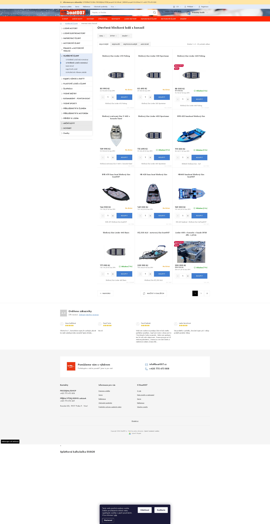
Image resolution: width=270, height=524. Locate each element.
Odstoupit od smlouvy (10, 441)
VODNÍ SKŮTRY (69, 93)
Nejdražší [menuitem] (116, 44)
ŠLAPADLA (67, 88)
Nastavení (108, 520)
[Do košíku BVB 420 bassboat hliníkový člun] (199, 157)
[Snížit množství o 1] (103, 97)
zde (115, 515)
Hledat (154, 12)
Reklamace (86, 7)
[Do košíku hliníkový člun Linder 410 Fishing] (124, 97)
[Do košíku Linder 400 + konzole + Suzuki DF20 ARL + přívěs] (199, 276)
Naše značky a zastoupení (145, 395)
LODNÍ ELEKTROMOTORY (74, 33)
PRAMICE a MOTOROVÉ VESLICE (73, 49)
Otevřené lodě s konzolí (77, 63)
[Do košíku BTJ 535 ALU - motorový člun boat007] (162, 274)
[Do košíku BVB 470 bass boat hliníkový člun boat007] (124, 215)
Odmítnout (144, 510)
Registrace (204, 7)
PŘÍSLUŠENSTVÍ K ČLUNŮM (74, 108)
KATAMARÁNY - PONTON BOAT (76, 98)
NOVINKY (67, 128)
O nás (139, 391)
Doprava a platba (65, 7)
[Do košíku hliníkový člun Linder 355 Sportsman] (162, 97)
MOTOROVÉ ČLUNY (71, 43)
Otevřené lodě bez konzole (77, 60)
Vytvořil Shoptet (136, 433)
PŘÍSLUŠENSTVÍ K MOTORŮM (75, 113)
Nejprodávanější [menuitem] (130, 44)
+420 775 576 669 (67, 401)
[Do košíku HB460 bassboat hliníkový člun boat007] (199, 215)
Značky (66, 133)
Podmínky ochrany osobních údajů (110, 407)
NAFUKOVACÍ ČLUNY (72, 38)
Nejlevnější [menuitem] (104, 44)
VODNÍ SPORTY (70, 103)
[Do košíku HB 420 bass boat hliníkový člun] (162, 215)
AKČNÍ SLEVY (69, 123)
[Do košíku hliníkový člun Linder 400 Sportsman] (162, 157)
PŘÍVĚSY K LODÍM (71, 118)
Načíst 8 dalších (155, 293)
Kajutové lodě (72, 69)
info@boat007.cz (158, 364)
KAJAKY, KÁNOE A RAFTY (74, 79)
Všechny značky (142, 407)
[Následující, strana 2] (201, 293)
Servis (77, 7)
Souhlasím (161, 510)
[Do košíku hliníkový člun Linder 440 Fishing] (199, 99)
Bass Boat (70, 66)
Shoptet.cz (135, 421)
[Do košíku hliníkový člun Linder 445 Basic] (124, 274)
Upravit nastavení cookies (151, 431)
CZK (177, 7)
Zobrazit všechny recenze (89, 315)
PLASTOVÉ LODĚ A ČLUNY (74, 83)
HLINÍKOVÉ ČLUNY (71, 56)
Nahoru (107, 293)
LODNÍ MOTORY (70, 28)
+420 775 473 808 (172, 11)
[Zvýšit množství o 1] (113, 97)
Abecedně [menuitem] (145, 44)
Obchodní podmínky (100, 7)
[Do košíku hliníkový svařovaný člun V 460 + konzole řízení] (124, 157)
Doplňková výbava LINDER (76, 72)
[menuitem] (65, 18)
